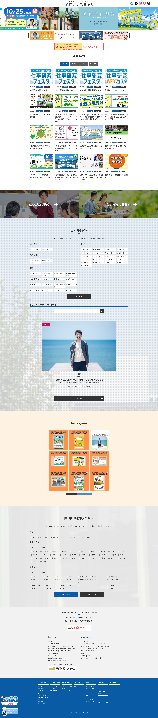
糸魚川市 (122, 558)
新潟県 (35, 552)
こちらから (54, 656)
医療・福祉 (40, 701)
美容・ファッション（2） (59, 286)
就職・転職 (70, 386)
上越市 (102, 558)
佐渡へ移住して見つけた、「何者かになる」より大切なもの (79, 379)
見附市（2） (97, 256)
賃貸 (47, 580)
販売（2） (57, 290)
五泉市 (122, 552)
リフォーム (72, 580)
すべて (65, 64)
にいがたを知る (53, 686)
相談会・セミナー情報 (67, 686)
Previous (38, 18)
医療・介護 (83, 576)
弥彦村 (54, 555)
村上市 (54, 552)
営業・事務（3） (47, 290)
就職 (47, 576)
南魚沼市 (45, 558)
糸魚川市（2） (85, 266)
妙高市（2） (121, 263)
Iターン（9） (46, 250)
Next (120, 18)
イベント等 (60, 589)
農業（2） (45, 279)
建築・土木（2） (35, 290)
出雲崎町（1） (85, 259)
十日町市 (64, 558)
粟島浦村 (45, 552)
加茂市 (73, 555)
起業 (58, 576)
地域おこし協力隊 (42, 695)
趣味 (84, 386)
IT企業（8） (34, 273)
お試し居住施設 (53, 690)
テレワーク (40, 690)
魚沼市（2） (97, 259)
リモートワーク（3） (58, 274)
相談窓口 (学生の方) (90, 688)
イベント (83, 64)
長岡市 (102, 555)
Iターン (80, 386)
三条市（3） (85, 256)
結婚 (47, 585)
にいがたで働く (42, 683)
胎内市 (73, 552)
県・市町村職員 (41, 703)
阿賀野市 (103, 552)
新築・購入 (60, 580)
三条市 (83, 555)
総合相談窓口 (41, 686)
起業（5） (33, 284)
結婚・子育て (36, 585)
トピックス (93, 64)
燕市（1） (96, 253)
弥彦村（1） (109, 253)
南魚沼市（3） (109, 259)
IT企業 (75, 386)
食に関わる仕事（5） (70, 280)
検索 (102, 311)
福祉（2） (57, 279)
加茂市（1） (121, 253)
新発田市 (84, 552)
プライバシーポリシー (79, 709)
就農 (70, 576)
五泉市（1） (85, 250)
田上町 (64, 555)
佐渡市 (88, 386)
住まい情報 (52, 688)
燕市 (43, 555)
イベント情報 (66, 683)
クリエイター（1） (71, 284)
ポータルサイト (113, 580)
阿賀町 (112, 552)
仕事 (33, 576)
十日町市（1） (85, 263)
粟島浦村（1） (97, 250)
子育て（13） (46, 260)
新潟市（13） (85, 253)
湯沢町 (54, 558)
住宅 (33, 580)
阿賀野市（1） (121, 250)
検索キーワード (77, 686)
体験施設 (48, 589)
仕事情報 (74, 64)
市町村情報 (112, 683)
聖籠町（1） (109, 250)
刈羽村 (93, 558)
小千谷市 (113, 555)
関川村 (64, 552)
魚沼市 (35, 558)
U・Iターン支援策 (89, 699)
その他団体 (45, 561)
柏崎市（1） (97, 263)
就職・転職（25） (35, 279)
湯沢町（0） (121, 259)
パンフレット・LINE (90, 701)
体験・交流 (35, 589)
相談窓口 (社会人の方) (90, 686)
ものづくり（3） (47, 284)
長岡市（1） (109, 256)
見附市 (93, 555)
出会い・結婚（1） (34, 261)
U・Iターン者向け (38, 537)
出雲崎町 (122, 555)
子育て (71, 585)
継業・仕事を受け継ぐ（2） (71, 274)
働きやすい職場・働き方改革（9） (47, 274)
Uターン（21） (34, 250)
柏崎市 (83, 558)
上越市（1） (109, 263)
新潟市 (35, 555)
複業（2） (69, 290)
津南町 (73, 558)
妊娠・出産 (60, 585)
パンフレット (113, 576)
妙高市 (112, 558)
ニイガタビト (78, 683)
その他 (94, 576)
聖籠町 (93, 552)
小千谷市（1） (121, 256)
